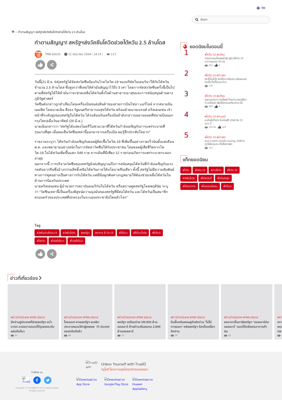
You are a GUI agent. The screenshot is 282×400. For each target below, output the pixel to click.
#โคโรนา (123, 233)
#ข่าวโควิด (216, 170)
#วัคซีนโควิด (69, 233)
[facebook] (37, 380)
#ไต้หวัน (41, 241)
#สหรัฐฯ (85, 233)
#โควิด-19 (210, 55)
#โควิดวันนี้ (206, 178)
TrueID (23, 8)
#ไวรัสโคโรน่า (76, 241)
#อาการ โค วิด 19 (104, 233)
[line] (26, 380)
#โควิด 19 (232, 170)
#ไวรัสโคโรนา (57, 241)
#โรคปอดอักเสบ (209, 186)
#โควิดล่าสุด (223, 178)
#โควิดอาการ (189, 186)
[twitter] (48, 380)
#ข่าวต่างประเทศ (20, 317)
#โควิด (186, 170)
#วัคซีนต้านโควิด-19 (47, 233)
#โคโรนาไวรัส (140, 233)
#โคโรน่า (156, 233)
